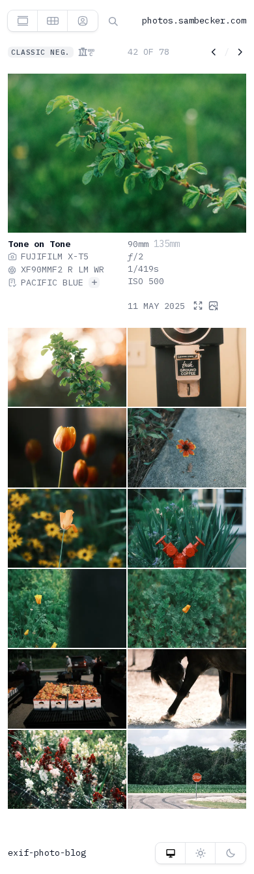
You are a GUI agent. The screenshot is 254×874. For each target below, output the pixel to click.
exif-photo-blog (47, 852)
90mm (138, 244)
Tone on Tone (39, 244)
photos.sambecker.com (194, 20)
